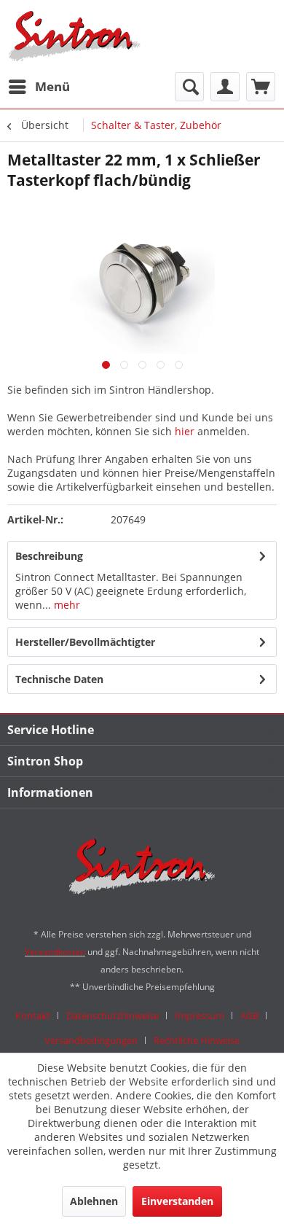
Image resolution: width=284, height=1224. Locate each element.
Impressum (199, 1015)
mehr (65, 605)
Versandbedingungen (91, 1040)
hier (184, 431)
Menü (52, 86)
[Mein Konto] (225, 86)
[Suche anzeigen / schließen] (189, 86)
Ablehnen (94, 1201)
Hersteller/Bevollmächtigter (85, 642)
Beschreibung (49, 556)
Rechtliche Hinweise (197, 1040)
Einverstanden (177, 1201)
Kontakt (32, 1015)
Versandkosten (55, 952)
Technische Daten (59, 679)
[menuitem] (38, 86)
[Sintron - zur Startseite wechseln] (74, 36)
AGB (249, 1015)
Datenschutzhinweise (112, 1015)
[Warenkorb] (260, 86)
